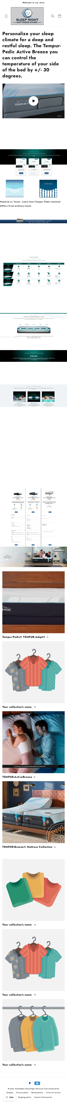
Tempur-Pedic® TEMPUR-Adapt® (23, 637)
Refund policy (37, 1092)
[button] (6, 16)
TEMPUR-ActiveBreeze (17, 777)
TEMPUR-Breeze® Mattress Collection (27, 847)
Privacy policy (22, 1092)
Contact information (43, 1097)
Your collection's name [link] (17, 707)
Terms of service (53, 1092)
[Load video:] (33, 101)
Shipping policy (24, 1097)
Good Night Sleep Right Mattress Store (32, 1088)
